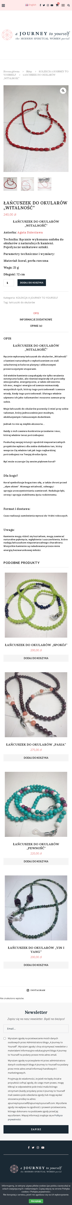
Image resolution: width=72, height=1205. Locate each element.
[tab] (36, 313)
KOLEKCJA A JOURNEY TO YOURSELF (37, 297)
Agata (30, 232)
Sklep (29, 71)
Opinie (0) (36, 325)
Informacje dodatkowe (36, 319)
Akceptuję (36, 1201)
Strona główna (11, 71)
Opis (36, 313)
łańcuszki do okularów (22, 302)
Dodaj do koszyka (31, 282)
